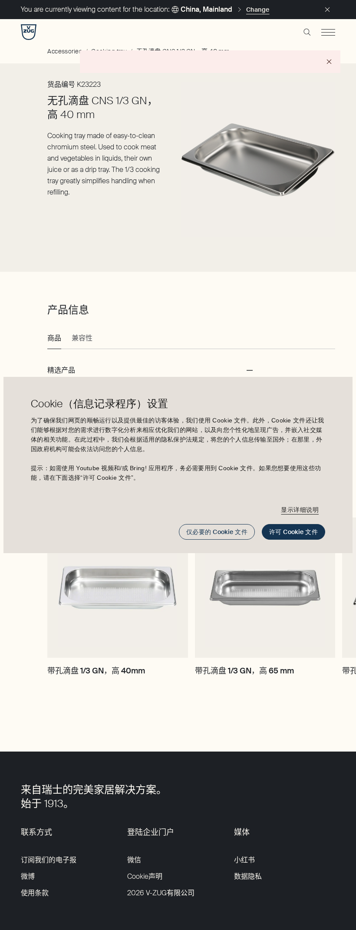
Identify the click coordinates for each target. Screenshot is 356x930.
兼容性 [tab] (82, 338)
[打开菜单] (328, 32)
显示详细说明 (300, 510)
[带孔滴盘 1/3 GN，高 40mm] (117, 588)
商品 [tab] (54, 338)
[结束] (327, 9)
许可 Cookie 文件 (293, 532)
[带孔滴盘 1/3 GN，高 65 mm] (265, 588)
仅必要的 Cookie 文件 (216, 532)
